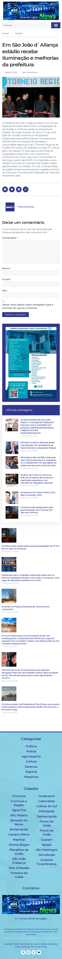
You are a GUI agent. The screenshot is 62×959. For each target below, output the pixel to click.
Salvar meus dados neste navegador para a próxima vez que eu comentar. (27, 306)
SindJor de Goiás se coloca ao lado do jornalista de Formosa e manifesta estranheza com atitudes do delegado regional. (37, 479)
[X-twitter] (33, 952)
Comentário (10, 237)
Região (19, 33)
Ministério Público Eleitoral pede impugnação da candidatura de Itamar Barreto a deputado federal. (38, 445)
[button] (55, 25)
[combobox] (25, 25)
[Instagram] (28, 952)
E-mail (6, 279)
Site (4, 290)
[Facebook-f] (23, 952)
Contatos (31, 888)
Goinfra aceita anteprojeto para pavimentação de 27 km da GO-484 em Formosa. (37, 510)
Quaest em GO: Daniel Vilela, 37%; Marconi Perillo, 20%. (38, 493)
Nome (6, 268)
